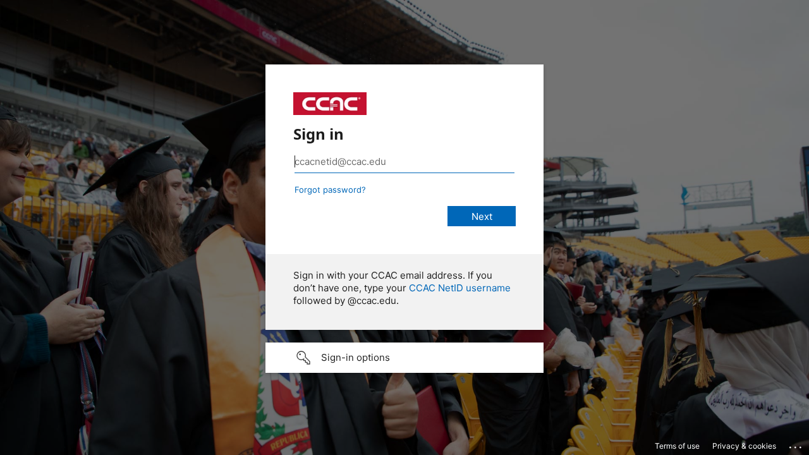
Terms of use (677, 446)
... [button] (796, 444)
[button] (404, 358)
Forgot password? (330, 190)
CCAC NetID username (460, 288)
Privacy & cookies (744, 446)
